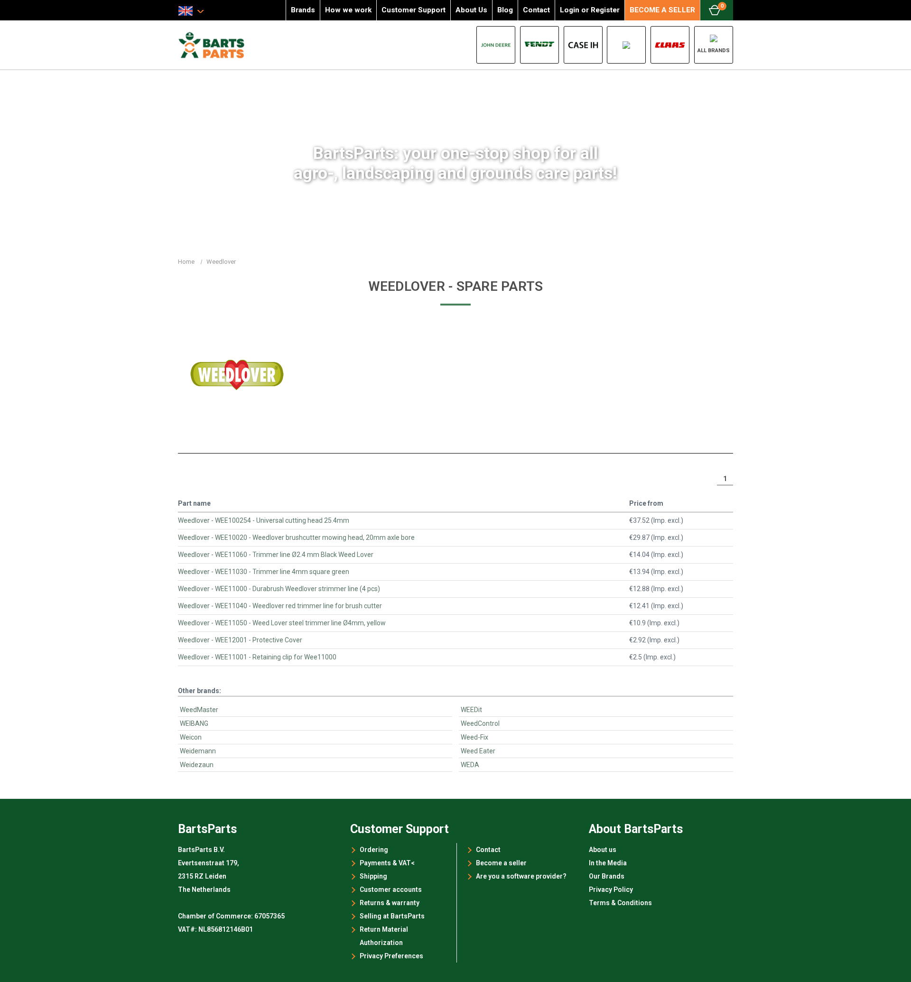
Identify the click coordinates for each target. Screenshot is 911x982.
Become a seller (501, 863)
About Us (471, 10)
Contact (536, 10)
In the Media (608, 863)
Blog (505, 10)
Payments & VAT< (387, 863)
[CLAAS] (670, 45)
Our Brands (606, 876)
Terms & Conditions (620, 903)
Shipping (373, 876)
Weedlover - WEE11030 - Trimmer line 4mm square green (263, 571)
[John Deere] (496, 45)
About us (602, 849)
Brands (303, 10)
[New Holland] (626, 45)
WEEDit (471, 709)
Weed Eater (478, 751)
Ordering (374, 849)
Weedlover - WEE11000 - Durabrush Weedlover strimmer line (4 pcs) (279, 589)
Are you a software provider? (521, 876)
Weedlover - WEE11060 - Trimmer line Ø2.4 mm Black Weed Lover (275, 554)
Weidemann (198, 751)
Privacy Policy (611, 889)
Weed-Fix (474, 737)
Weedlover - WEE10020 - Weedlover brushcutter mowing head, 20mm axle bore (296, 537)
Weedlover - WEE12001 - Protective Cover (240, 640)
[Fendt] (539, 45)
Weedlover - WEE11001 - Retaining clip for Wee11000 (257, 657)
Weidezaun (197, 765)
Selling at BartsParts (392, 916)
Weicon (191, 737)
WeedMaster (199, 709)
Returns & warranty (389, 903)
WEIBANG (194, 723)
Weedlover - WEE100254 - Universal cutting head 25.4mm (263, 520)
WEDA (470, 765)
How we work (348, 10)
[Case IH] (583, 45)
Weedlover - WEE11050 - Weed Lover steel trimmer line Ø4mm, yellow (282, 623)
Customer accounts (391, 889)
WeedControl (480, 723)
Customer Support (413, 10)
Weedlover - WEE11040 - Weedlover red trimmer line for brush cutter (280, 606)
